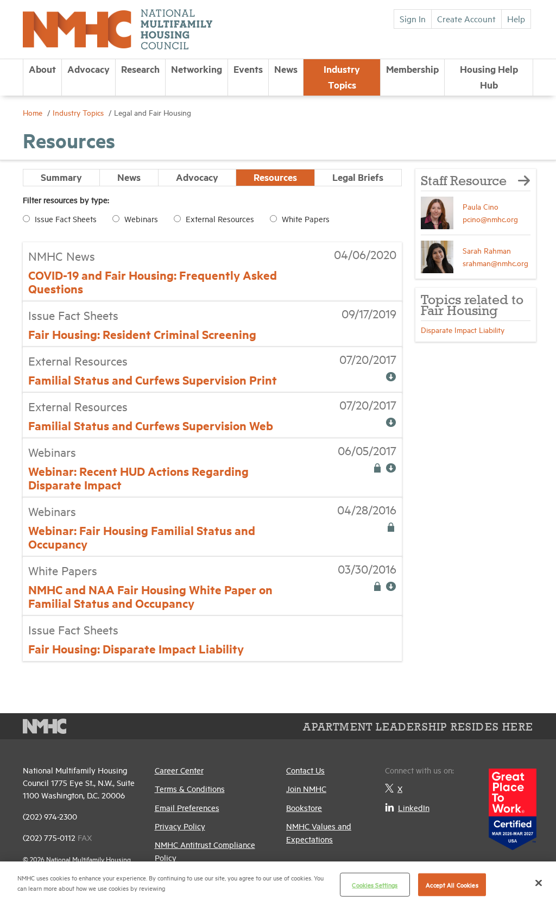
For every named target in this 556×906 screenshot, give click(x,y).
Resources (275, 177)
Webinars (141, 218)
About (42, 69)
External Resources (220, 218)
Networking (196, 69)
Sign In (413, 18)
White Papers (306, 218)
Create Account (466, 18)
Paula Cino (480, 206)
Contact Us (305, 770)
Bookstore (304, 807)
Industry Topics (342, 76)
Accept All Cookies (452, 884)
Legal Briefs (357, 177)
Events (248, 69)
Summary (61, 177)
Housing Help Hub (489, 76)
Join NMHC (306, 788)
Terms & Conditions (190, 788)
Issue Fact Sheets (66, 218)
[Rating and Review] (512, 805)
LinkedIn (413, 807)
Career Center (179, 770)
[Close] (539, 883)
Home (34, 112)
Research (140, 69)
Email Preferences (187, 807)
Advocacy (88, 69)
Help (516, 18)
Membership (412, 69)
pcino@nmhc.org (490, 218)
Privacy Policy (180, 826)
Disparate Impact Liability (462, 329)
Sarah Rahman (487, 250)
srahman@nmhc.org (495, 262)
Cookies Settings (374, 884)
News (286, 69)
